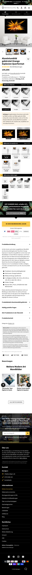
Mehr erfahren (23, 458)
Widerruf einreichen (7, 489)
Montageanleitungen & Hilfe (9, 495)
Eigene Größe (27, 143)
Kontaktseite (7, 480)
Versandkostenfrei (15, 73)
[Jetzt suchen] (28, 433)
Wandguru (17, 569)
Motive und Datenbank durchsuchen (17, 437)
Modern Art (11, 323)
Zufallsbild (5, 511)
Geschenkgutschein (7, 504)
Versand (4, 535)
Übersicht (23, 84)
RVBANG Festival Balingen (8, 547)
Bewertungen (5, 508)
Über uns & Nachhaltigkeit (9, 501)
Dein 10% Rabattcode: (15, 213)
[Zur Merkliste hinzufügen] (28, 59)
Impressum (5, 526)
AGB (3, 538)
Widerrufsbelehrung (7, 532)
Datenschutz (5, 529)
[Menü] (29, 8)
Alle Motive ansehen (16, 402)
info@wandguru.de (9, 474)
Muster (28, 84)
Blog (3, 517)
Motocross (16, 545)
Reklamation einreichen (8, 492)
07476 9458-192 (8, 477)
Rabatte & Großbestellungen (10, 498)
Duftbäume (5, 514)
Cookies (4, 541)
